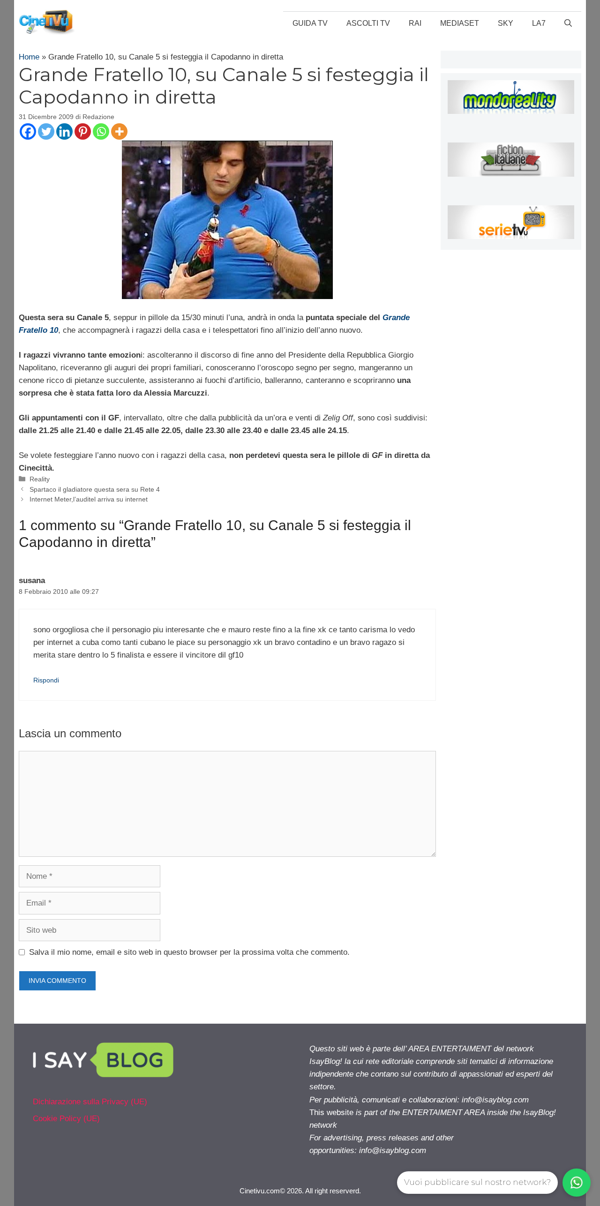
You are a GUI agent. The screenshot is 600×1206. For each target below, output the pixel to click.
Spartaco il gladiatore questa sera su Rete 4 (95, 489)
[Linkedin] (64, 131)
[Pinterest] (83, 131)
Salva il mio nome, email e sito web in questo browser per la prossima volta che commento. (189, 952)
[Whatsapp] (101, 131)
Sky (505, 23)
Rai (415, 23)
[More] (119, 131)
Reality (40, 479)
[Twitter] (46, 131)
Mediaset (459, 23)
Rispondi (46, 680)
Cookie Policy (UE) (66, 1118)
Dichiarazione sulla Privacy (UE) (90, 1101)
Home (29, 56)
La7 (539, 23)
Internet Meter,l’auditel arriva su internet (89, 499)
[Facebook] (28, 131)
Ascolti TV (368, 23)
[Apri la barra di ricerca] (568, 23)
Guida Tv (310, 23)
